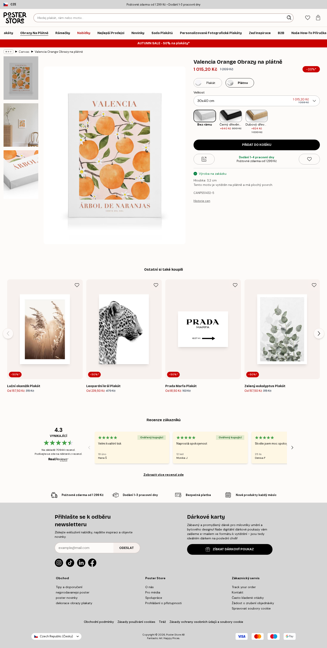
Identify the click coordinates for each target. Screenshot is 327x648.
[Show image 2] (21, 125)
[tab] (307, 18)
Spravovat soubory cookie (251, 608)
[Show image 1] (21, 78)
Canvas (24, 52)
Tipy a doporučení (69, 587)
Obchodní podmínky (99, 622)
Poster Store (173, 634)
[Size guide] (204, 159)
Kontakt (237, 592)
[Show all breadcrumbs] (8, 51)
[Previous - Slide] (190, 122)
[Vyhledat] (289, 17)
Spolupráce (153, 598)
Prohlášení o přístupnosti (163, 603)
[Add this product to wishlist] (309, 159)
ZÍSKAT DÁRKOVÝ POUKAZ (233, 549)
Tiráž (162, 622)
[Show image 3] (21, 174)
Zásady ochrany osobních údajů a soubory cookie (206, 622)
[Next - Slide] (323, 122)
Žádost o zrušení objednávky (253, 603)
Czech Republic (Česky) (56, 636)
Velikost (199, 92)
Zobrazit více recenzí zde (163, 475)
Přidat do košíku (256, 145)
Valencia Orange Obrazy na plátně (59, 52)
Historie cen (202, 201)
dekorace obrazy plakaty (74, 603)
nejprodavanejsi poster (72, 592)
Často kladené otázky (248, 598)
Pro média (152, 592)
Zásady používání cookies (136, 622)
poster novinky (67, 598)
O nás (149, 587)
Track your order (244, 587)
